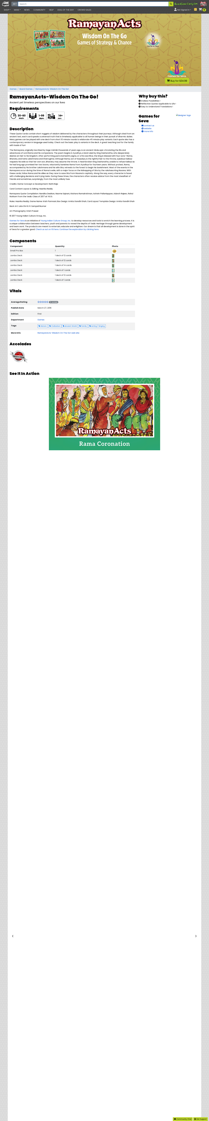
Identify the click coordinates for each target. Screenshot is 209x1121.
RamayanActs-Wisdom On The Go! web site (58, 333)
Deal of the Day (65, 9)
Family (84, 326)
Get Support (201, 1119)
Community (39, 9)
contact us (148, 125)
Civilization (55, 326)
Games (13, 89)
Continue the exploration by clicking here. (79, 229)
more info (148, 131)
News (27, 9)
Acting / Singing (98, 326)
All (14, 4)
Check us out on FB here (47, 229)
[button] (7, 9)
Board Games (26, 89)
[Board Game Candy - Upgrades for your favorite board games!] (190, 3)
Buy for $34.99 (178, 81)
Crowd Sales (84, 9)
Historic (43, 326)
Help (51, 9)
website (147, 128)
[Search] (170, 4)
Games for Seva (17, 220)
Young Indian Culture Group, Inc (56, 220)
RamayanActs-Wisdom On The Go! (52, 89)
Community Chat (184, 1119)
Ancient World (70, 326)
